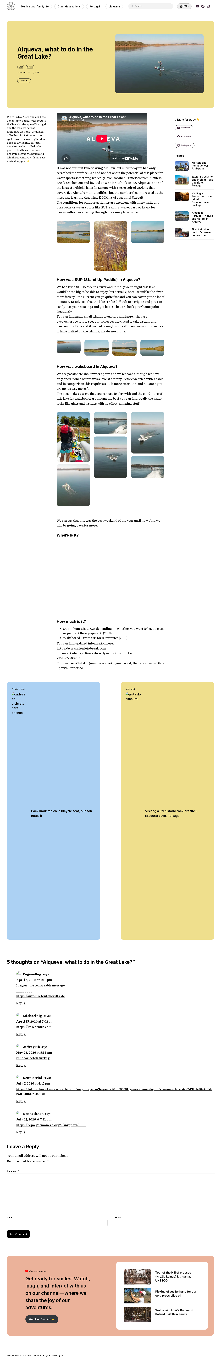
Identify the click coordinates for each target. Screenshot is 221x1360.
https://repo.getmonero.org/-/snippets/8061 (51, 1125)
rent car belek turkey (33, 1058)
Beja (21, 67)
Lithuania (114, 6)
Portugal (94, 6)
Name (10, 1217)
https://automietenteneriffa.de (40, 996)
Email (118, 1217)
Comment (13, 1171)
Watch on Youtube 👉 (42, 1319)
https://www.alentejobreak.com (81, 648)
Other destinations (69, 6)
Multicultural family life (35, 6)
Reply (21, 1003)
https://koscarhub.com (34, 1026)
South (30, 67)
